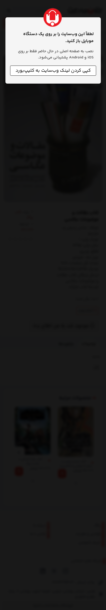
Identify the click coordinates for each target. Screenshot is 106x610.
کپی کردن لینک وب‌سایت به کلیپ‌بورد (53, 70)
